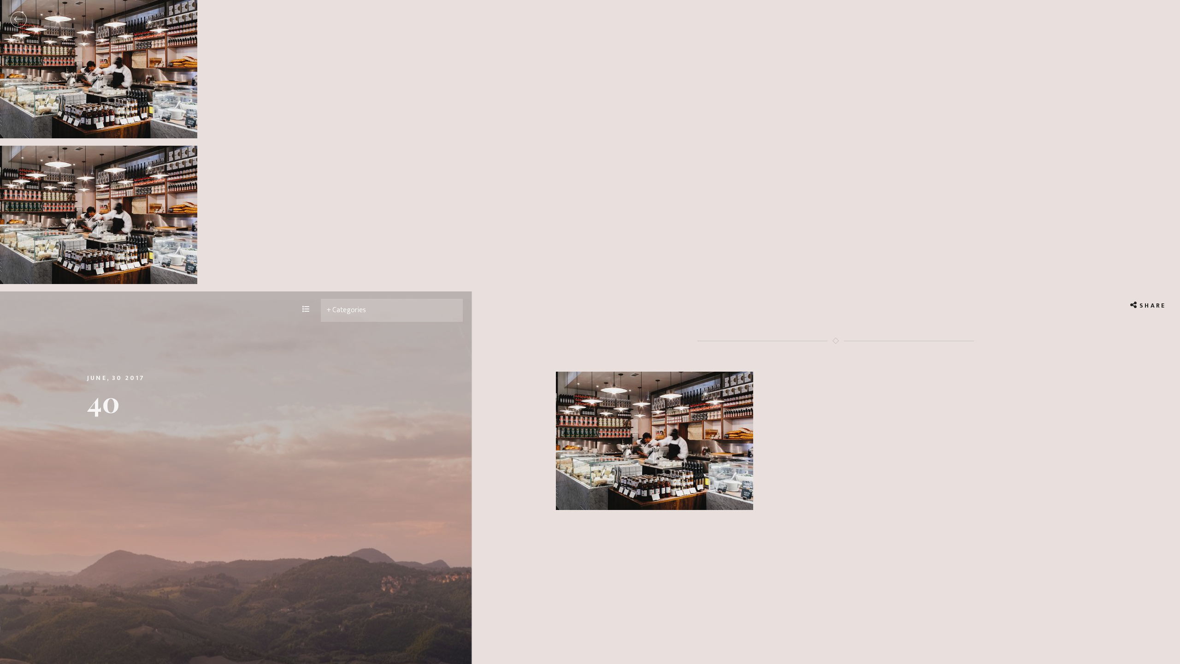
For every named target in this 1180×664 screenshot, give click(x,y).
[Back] (19, 20)
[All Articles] (306, 310)
